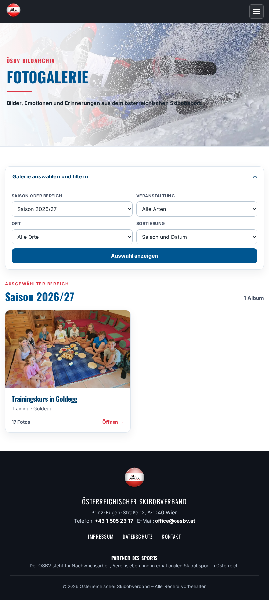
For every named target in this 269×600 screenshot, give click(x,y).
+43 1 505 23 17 (114, 521)
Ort (16, 223)
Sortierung (150, 223)
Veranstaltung (155, 195)
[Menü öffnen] (256, 11)
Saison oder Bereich (37, 195)
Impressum (101, 536)
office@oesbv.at (175, 521)
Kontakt (171, 536)
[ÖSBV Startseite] (13, 11)
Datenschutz (138, 536)
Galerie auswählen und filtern (50, 176)
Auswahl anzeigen (134, 255)
